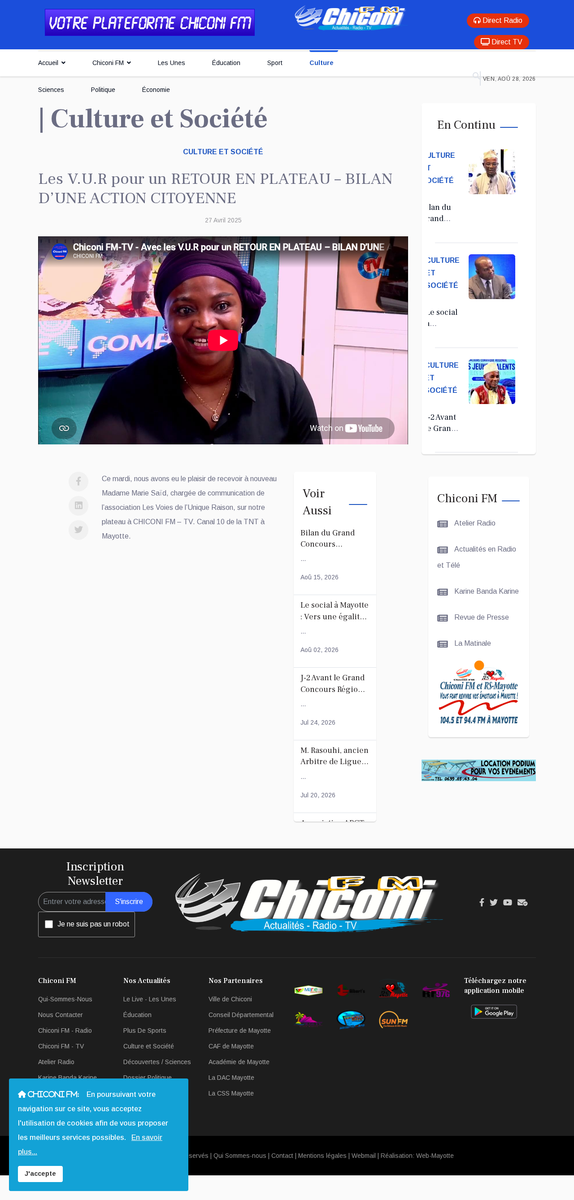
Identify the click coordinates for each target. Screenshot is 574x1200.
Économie (156, 89)
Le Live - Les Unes (149, 999)
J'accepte (40, 1173)
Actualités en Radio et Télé (476, 557)
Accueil (48, 62)
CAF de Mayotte (231, 1046)
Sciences (51, 89)
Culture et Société (223, 152)
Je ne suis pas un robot (93, 924)
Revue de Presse (480, 617)
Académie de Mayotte (239, 1061)
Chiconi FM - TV (61, 1046)
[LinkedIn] (78, 506)
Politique (103, 89)
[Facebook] (78, 481)
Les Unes (171, 62)
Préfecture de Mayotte (240, 1030)
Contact (282, 1155)
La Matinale (471, 643)
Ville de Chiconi (230, 999)
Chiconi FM (108, 62)
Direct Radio (501, 20)
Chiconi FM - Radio (65, 1030)
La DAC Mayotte (231, 1077)
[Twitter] (78, 530)
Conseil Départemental (241, 1014)
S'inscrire (129, 901)
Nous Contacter (60, 1014)
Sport (275, 62)
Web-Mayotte (435, 1155)
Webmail (364, 1155)
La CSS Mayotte (231, 1093)
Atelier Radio (474, 523)
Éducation (226, 62)
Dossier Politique (147, 1077)
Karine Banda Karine (485, 591)
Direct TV (506, 42)
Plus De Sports (144, 1030)
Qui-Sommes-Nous (65, 999)
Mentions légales (322, 1155)
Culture (321, 62)
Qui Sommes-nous (239, 1155)
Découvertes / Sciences (157, 1061)
